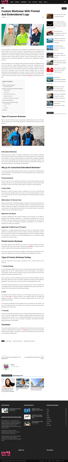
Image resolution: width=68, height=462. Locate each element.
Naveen (4, 17)
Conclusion (4, 110)
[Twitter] (6, 20)
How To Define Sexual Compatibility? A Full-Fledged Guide (11, 358)
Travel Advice (41, 460)
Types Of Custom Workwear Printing (10, 102)
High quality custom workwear (29, 341)
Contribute (24, 2)
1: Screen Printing (7, 103)
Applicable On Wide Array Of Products (11, 98)
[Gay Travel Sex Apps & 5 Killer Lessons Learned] (27, 423)
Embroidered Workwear (8, 86)
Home (11, 2)
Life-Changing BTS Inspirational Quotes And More (34, 358)
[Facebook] (2, 20)
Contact (17, 2)
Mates (53, 460)
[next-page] (4, 394)
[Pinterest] (9, 20)
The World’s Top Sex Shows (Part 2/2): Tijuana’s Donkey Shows (37, 416)
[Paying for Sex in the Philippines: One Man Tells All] (27, 410)
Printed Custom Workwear (7, 100)
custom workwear (8, 341)
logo (10, 296)
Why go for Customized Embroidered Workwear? (12, 88)
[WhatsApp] (12, 20)
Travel (40, 2)
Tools (45, 2)
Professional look (7, 90)
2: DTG (5, 105)
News (63, 460)
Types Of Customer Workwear (8, 85)
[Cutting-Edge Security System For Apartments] (4, 410)
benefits (31, 246)
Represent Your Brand (8, 96)
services (30, 75)
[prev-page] (2, 394)
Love (29, 2)
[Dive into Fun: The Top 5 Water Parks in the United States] (37, 382)
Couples (49, 460)
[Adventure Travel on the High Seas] (22, 382)
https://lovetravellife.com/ (15, 366)
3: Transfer (6, 107)
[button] (65, 2)
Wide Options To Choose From (9, 94)
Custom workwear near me (18, 341)
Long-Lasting (6, 92)
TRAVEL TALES (58, 460)
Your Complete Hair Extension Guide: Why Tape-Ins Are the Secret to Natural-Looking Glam (7, 390)
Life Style (34, 2)
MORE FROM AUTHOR (18, 375)
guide (25, 329)
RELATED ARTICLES (6, 375)
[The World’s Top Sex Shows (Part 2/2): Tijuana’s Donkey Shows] (27, 417)
